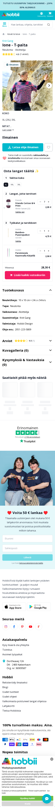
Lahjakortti (8, 706)
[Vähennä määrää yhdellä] (40, 201)
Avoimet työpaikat (12, 654)
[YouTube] (30, 626)
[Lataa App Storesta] (14, 607)
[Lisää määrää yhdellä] (48, 201)
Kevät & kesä (13, 34)
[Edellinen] (6, 85)
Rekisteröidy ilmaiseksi (14, 682)
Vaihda (18, 241)
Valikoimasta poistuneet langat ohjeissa (24, 701)
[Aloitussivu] (3, 34)
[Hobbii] (10, 14)
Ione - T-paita (29, 34)
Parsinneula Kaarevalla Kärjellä (25, 254)
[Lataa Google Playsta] (39, 607)
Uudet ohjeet (9, 696)
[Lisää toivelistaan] (48, 147)
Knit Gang (7, 40)
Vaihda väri (19, 212)
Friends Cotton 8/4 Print (25, 204)
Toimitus (7, 649)
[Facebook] (14, 626)
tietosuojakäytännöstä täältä (31, 563)
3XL (18, 184)
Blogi (5, 687)
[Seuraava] (49, 85)
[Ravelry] (38, 626)
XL (6, 184)
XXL (12, 184)
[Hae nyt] (49, 24)
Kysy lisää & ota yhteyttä (15, 645)
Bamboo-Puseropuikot (22, 233)
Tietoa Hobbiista (11, 710)
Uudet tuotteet (10, 692)
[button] (50, 14)
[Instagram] (5, 626)
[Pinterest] (22, 626)
